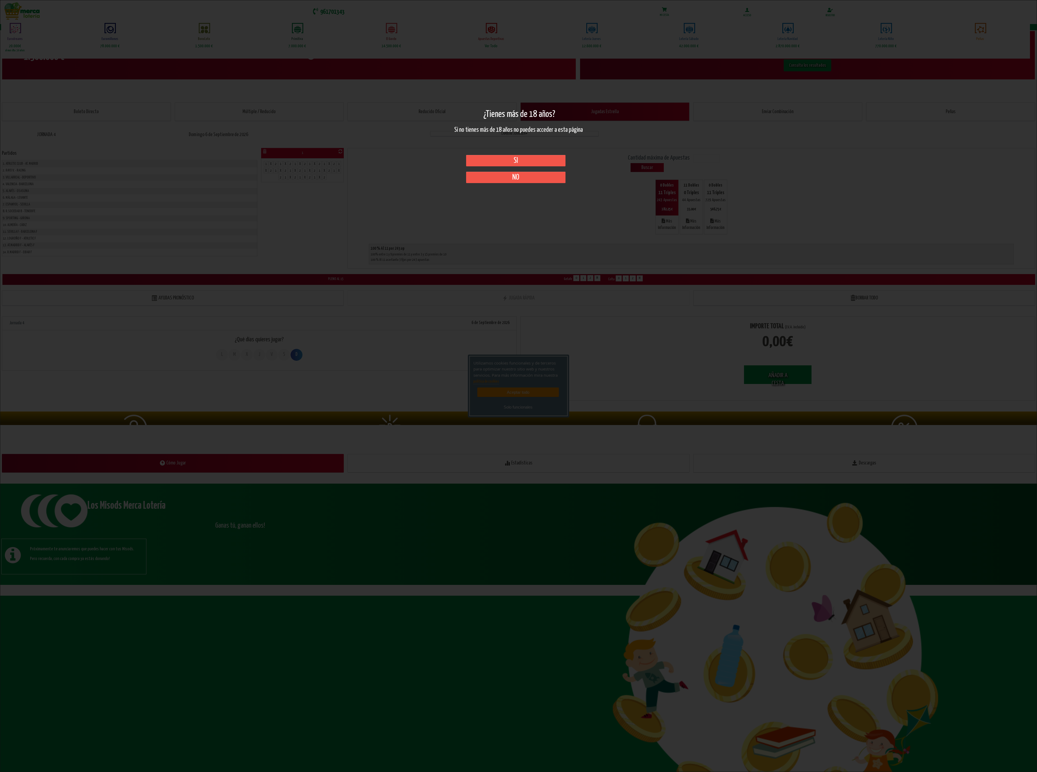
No (515, 177)
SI (516, 160)
